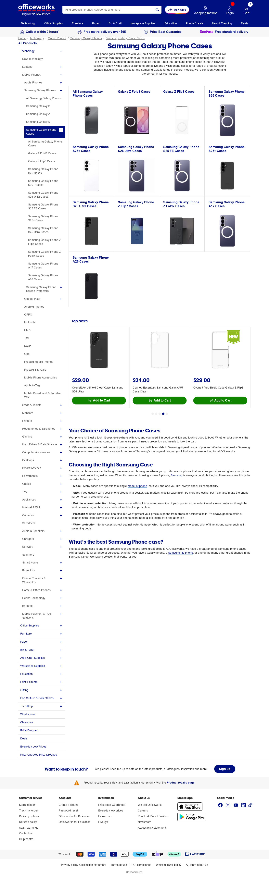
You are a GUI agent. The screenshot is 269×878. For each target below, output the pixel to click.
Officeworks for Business (74, 816)
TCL (27, 338)
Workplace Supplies (32, 665)
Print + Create (29, 682)
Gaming (27, 436)
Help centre (26, 839)
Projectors (28, 570)
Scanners (28, 554)
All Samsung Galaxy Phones (43, 98)
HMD (27, 330)
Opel (27, 353)
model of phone (137, 486)
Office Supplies (29, 625)
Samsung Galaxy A (38, 121)
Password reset (68, 810)
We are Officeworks (150, 804)
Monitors (27, 412)
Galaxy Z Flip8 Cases (41, 161)
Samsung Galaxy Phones (86, 38)
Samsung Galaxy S (38, 106)
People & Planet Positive (153, 816)
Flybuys (103, 821)
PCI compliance (141, 864)
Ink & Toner (27, 649)
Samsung (177, 475)
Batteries (27, 605)
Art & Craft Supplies (32, 657)
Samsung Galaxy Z (38, 114)
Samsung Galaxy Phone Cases (125, 38)
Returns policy (28, 821)
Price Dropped (29, 730)
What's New (27, 714)
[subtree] (41, 51)
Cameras (28, 515)
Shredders (28, 523)
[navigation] (28, 23)
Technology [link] (28, 23)
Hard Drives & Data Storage (39, 444)
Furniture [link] (77, 23)
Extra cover (105, 816)
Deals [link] (244, 23)
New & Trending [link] (222, 23)
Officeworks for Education (75, 821)
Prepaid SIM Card (35, 369)
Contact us (25, 833)
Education (26, 673)
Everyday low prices (110, 810)
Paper (24, 641)
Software (27, 546)
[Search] (158, 10)
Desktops (28, 460)
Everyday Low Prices (33, 746)
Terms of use (119, 864)
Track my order (28, 810)
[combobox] (111, 10)
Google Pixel (32, 298)
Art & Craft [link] (115, 23)
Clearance (26, 722)
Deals (23, 738)
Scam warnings (28, 827)
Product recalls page (181, 782)
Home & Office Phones (36, 590)
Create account (68, 804)
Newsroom (144, 821)
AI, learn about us (197, 864)
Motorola (29, 322)
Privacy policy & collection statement (83, 864)
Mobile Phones (57, 38)
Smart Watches (31, 468)
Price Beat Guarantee (111, 804)
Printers (27, 420)
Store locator (27, 804)
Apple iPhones (33, 82)
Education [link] (170, 23)
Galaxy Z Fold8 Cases (42, 153)
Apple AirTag (32, 385)
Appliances (29, 499)
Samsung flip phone (180, 552)
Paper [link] (96, 23)
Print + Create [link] (194, 23)
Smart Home (30, 562)
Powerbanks (30, 475)
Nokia (27, 346)
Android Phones (34, 306)
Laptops (27, 66)
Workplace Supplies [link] (143, 23)
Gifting (24, 690)
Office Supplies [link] (53, 23)
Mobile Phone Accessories (40, 377)
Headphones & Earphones (38, 428)
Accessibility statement (152, 827)
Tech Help (26, 706)
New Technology (32, 58)
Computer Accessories (36, 452)
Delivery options (29, 816)
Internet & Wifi (31, 507)
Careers (143, 810)
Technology (37, 38)
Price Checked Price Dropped (38, 754)
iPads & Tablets (31, 405)
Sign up (225, 769)
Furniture (26, 633)
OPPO (28, 314)
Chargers (28, 538)
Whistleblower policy (168, 864)
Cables (26, 483)
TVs (24, 491)
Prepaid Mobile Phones (38, 361)
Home (22, 38)
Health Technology (33, 598)
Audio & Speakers (33, 531)
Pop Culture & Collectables (37, 698)
